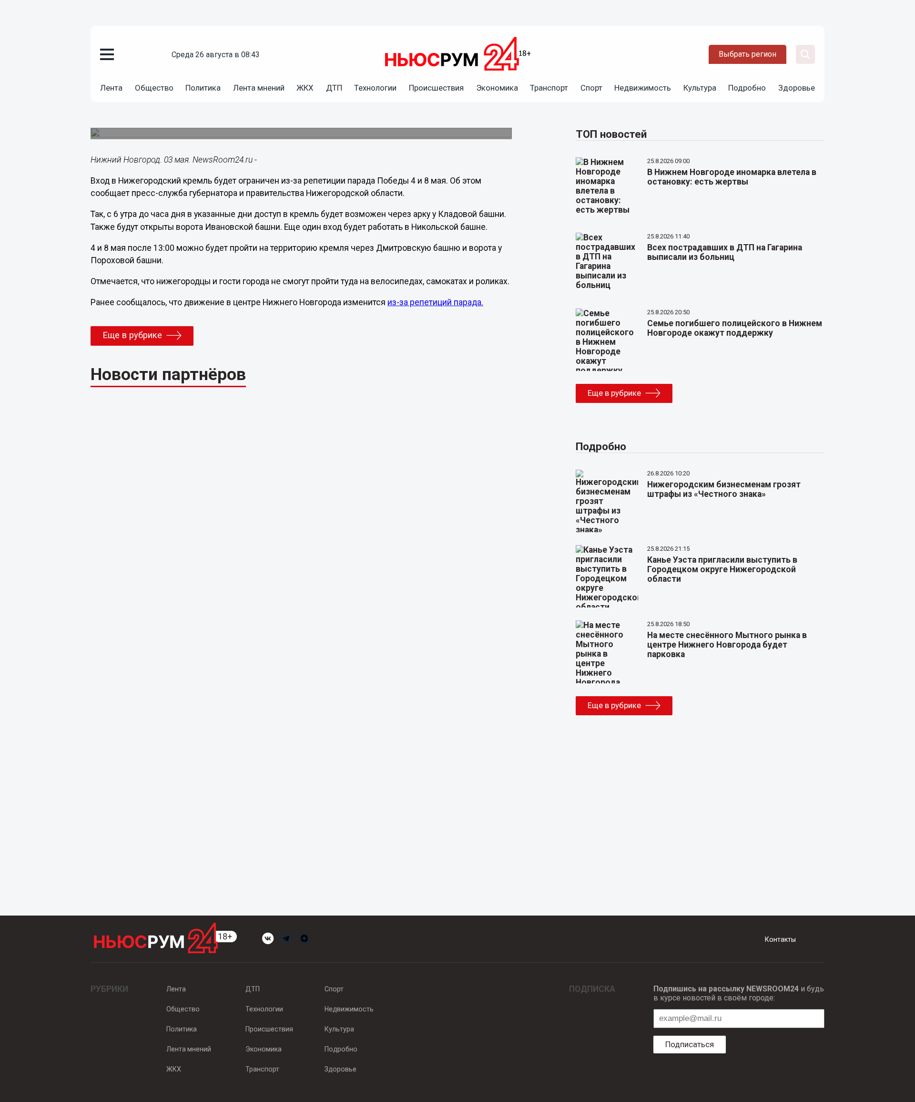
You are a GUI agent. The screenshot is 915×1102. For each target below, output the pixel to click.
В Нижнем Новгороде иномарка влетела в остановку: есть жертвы (731, 176)
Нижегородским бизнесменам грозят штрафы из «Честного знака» (724, 489)
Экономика (497, 88)
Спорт (591, 88)
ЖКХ (305, 88)
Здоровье (796, 88)
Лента (111, 88)
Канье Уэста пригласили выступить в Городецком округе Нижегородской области (722, 569)
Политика (203, 88)
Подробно (747, 88)
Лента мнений (259, 88)
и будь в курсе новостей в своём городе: (738, 993)
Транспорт (549, 88)
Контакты (780, 939)
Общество (154, 88)
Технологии (375, 88)
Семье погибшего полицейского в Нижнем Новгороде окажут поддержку (734, 328)
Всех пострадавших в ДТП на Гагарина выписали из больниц (724, 252)
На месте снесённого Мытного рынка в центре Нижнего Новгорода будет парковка (727, 644)
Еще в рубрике (132, 335)
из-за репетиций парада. (435, 302)
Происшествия (436, 88)
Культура (699, 88)
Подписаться (689, 1044)
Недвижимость (642, 88)
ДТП (334, 88)
